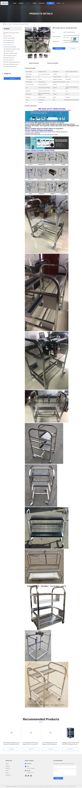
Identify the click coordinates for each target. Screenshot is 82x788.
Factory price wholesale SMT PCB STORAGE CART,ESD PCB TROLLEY (50, 743)
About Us (21, 3)
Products (28, 3)
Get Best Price (59, 48)
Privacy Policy (9, 786)
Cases (7, 772)
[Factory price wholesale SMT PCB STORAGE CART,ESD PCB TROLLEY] (50, 732)
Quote (50, 3)
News (7, 770)
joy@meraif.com (30, 772)
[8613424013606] (28, 776)
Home (14, 3)
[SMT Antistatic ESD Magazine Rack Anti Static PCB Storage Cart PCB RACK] (70, 732)
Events (34, 3)
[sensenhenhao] (31, 776)
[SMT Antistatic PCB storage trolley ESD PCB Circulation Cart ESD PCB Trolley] (31, 732)
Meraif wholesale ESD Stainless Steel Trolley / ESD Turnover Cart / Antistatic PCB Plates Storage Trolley (11, 743)
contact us (58, 778)
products (8, 765)
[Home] (4, 3)
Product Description (52, 63)
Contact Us (41, 3)
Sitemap (14, 786)
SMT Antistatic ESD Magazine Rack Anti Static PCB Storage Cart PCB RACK (70, 743)
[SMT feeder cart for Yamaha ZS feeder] (37, 40)
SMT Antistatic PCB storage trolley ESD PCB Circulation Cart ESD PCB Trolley (30, 743)
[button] (5, 736)
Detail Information (34, 63)
